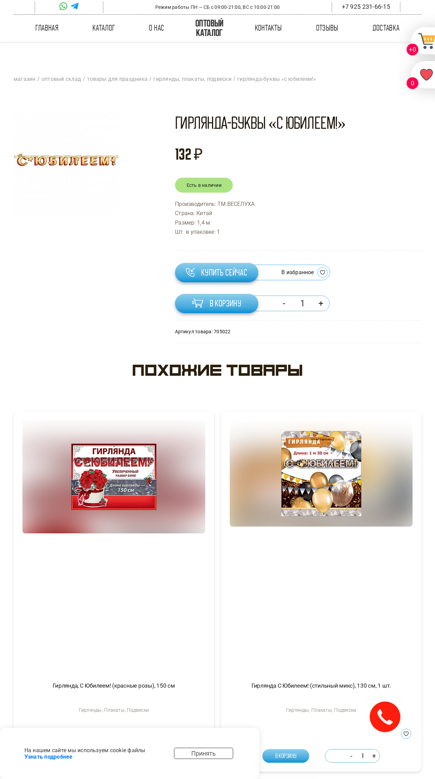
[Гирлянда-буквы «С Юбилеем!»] (66, 163)
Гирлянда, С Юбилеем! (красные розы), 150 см (114, 685)
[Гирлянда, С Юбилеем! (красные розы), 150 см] (114, 545)
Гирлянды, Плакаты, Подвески (114, 710)
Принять (203, 753)
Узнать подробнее (48, 757)
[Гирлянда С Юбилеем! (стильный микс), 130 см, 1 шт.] (321, 545)
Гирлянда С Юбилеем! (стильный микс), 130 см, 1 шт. (321, 685)
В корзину (226, 303)
